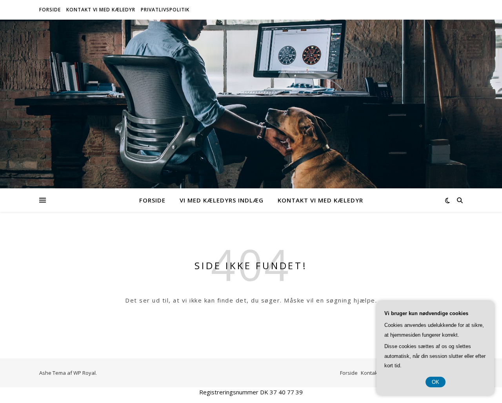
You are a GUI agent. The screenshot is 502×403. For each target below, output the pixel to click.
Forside (50, 9)
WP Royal (84, 372)
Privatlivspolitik (165, 9)
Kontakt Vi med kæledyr (100, 9)
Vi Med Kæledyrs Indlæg (222, 200)
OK (435, 382)
